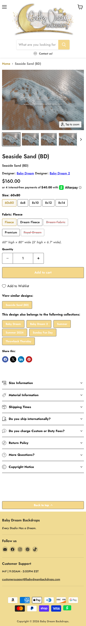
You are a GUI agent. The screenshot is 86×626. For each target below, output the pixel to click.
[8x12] (49, 207)
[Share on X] (13, 359)
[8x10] (35, 207)
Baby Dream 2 (60, 173)
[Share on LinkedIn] (21, 359)
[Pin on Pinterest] (29, 359)
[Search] (64, 44)
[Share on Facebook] (5, 359)
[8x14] (62, 207)
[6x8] (23, 207)
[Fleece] (10, 227)
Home (6, 64)
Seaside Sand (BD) (17, 305)
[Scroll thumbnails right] (80, 139)
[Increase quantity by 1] (38, 258)
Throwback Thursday (18, 341)
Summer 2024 (15, 333)
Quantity (7, 249)
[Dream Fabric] (56, 227)
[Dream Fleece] (30, 227)
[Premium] (11, 237)
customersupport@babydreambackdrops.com (31, 579)
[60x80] (10, 207)
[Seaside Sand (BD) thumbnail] (11, 139)
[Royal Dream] (33, 237)
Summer (62, 324)
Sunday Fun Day (43, 333)
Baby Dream (25, 173)
